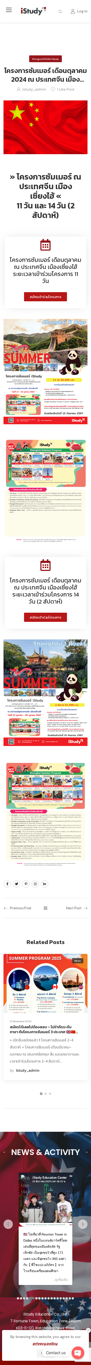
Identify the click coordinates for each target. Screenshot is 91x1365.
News (55, 59)
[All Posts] (45, 908)
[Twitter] (16, 884)
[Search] (61, 11)
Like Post (65, 89)
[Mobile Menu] (9, 10)
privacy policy (45, 1343)
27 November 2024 (20, 1021)
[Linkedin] (44, 884)
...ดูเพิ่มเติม (60, 1279)
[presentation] (8, 1224)
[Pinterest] (26, 884)
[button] (45, 296)
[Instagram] (35, 884)
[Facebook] (7, 884)
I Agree (45, 1353)
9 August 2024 (40, 59)
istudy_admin (34, 89)
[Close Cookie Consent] (88, 1330)
